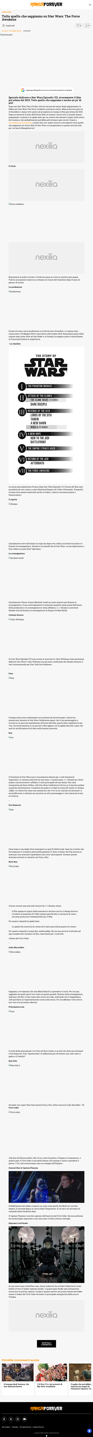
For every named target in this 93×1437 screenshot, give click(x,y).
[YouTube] (23, 1418)
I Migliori (6, 12)
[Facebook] (3, 1418)
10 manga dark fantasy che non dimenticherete (16, 1385)
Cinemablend (15, 122)
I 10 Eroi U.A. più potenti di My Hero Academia (49, 1385)
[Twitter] (9, 1418)
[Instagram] (16, 1418)
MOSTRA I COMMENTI (46, 1344)
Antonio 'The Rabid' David (11, 31)
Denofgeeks (26, 122)
